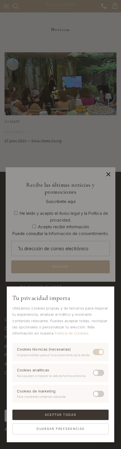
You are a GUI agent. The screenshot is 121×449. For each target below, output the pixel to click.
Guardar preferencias (60, 429)
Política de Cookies (71, 333)
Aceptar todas (60, 415)
